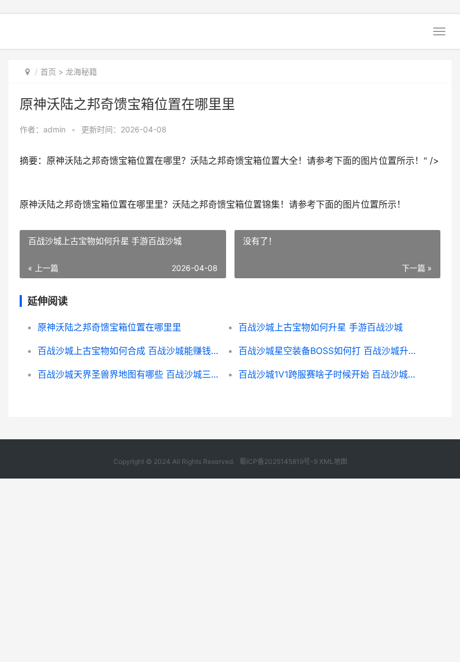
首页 (48, 71)
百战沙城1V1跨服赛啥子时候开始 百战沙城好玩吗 (328, 374)
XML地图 (333, 461)
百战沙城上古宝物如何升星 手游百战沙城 (320, 327)
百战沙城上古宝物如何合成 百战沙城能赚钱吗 (128, 350)
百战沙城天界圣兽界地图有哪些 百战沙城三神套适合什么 (128, 374)
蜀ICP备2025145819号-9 (279, 461)
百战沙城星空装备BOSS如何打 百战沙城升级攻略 (328, 350)
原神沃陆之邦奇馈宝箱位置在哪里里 (109, 327)
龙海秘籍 (81, 71)
